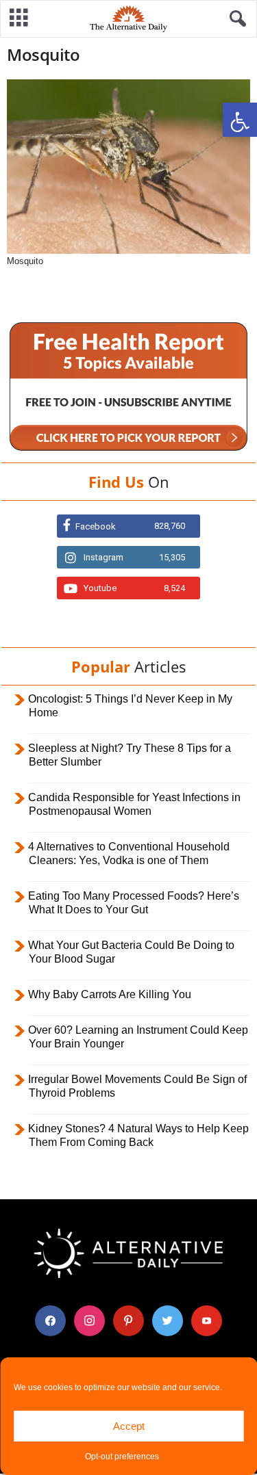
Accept (129, 1426)
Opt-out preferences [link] (122, 1456)
